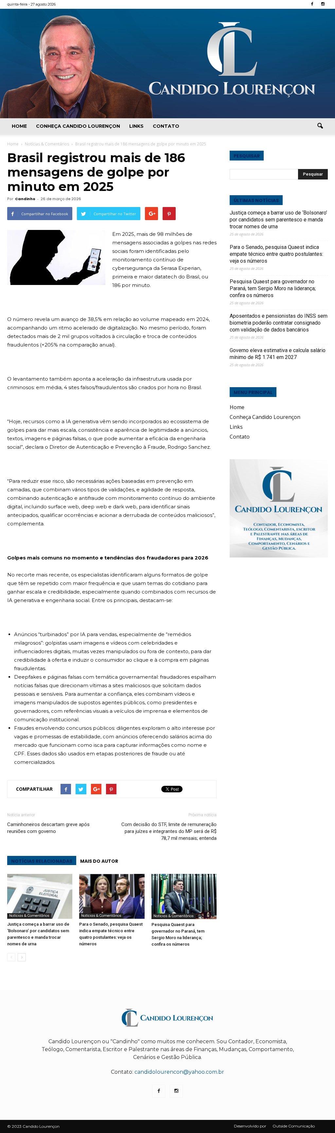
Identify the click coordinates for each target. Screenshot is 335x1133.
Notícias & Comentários (29, 915)
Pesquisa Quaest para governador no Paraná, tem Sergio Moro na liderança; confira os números (273, 288)
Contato (166, 126)
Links (136, 126)
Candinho (25, 198)
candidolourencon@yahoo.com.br (179, 1072)
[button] (320, 126)
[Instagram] (323, 4)
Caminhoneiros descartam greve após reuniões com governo (48, 827)
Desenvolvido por (250, 1126)
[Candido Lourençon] (167, 63)
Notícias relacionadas (41, 861)
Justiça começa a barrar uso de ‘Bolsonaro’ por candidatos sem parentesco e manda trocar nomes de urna (278, 220)
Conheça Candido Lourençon (78, 126)
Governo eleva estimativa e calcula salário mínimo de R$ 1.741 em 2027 (278, 353)
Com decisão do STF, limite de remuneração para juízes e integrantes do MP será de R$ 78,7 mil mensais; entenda (169, 831)
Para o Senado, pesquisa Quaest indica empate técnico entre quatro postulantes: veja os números (276, 254)
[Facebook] (312, 4)
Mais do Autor (99, 861)
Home (19, 126)
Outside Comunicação (294, 1126)
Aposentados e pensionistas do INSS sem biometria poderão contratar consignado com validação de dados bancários (278, 323)
